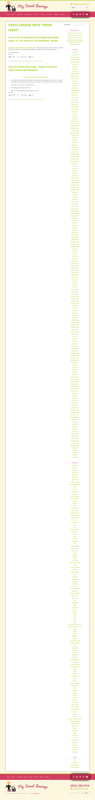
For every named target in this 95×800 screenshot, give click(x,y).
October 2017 (74, 216)
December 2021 (75, 102)
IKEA (75, 600)
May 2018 (74, 199)
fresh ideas (31, 61)
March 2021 (75, 118)
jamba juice (75, 603)
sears (74, 697)
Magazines (75, 636)
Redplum (75, 681)
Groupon (74, 591)
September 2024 (75, 62)
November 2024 (75, 59)
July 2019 (75, 166)
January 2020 (74, 152)
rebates (75, 674)
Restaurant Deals (74, 683)
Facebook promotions (75, 562)
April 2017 (74, 230)
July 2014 (75, 308)
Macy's (75, 633)
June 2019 (74, 168)
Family (75, 565)
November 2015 (75, 270)
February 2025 (75, 57)
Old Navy (75, 650)
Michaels (75, 638)
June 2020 (74, 140)
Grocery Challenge (75, 588)
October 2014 (74, 301)
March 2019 (75, 175)
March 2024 (75, 71)
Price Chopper (75, 662)
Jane (75, 605)
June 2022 (74, 97)
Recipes (49, 14)
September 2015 (75, 275)
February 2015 (75, 291)
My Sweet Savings (74, 643)
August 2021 (75, 109)
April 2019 (74, 173)
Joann (74, 614)
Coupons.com (74, 522)
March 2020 (75, 147)
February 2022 (75, 100)
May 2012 (74, 369)
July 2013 (75, 336)
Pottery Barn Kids (74, 659)
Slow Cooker (75, 704)
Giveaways (75, 584)
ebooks (75, 553)
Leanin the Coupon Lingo (75, 624)
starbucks (74, 714)
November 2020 (75, 128)
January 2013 (74, 351)
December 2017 (75, 211)
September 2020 (75, 133)
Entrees (75, 557)
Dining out (75, 541)
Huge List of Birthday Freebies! (75, 38)
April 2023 (74, 85)
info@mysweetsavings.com (81, 4)
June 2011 (74, 395)
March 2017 (75, 232)
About (13, 14)
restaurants (75, 685)
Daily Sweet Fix (75, 529)
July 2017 (75, 223)
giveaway (74, 581)
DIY (75, 543)
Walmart (75, 749)
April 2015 (74, 287)
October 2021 (74, 104)
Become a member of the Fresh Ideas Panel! (36, 77)
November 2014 (75, 298)
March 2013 (75, 346)
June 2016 (74, 253)
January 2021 (74, 123)
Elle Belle (75, 555)
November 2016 (75, 242)
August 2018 (75, 192)
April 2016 (74, 258)
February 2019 (75, 178)
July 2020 (75, 137)
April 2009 (74, 457)
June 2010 (74, 424)
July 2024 (75, 66)
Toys (75, 733)
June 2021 (74, 114)
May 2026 (74, 52)
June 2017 (74, 225)
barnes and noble (74, 482)
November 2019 (75, 156)
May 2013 (74, 341)
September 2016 (75, 246)
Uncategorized (21, 61)
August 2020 (75, 135)
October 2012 (74, 358)
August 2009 (75, 448)
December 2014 (75, 296)
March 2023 (75, 88)
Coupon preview (75, 513)
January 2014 (74, 322)
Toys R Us (74, 735)
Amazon (75, 465)
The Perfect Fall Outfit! (75, 44)
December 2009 (75, 438)
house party (75, 598)
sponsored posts (74, 709)
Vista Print (75, 745)
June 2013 (74, 339)
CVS (75, 527)
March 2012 (75, 374)
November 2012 (75, 355)
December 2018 (75, 182)
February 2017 (75, 234)
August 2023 (75, 78)
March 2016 (75, 260)
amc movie (75, 470)
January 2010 (74, 436)
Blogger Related (75, 496)
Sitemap (32, 793)
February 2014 (75, 320)
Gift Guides (27, 14)
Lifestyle (75, 629)
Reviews (75, 690)
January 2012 (74, 379)
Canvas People (75, 498)
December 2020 (75, 126)
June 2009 (74, 452)
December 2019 (75, 154)
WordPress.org (75, 767)
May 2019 (74, 171)
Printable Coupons (75, 664)
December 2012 (75, 353)
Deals (74, 534)
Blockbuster (75, 494)
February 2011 (75, 405)
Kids (75, 617)
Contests (75, 503)
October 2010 (74, 414)
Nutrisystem (75, 648)
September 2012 (75, 360)
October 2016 (74, 244)
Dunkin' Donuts (75, 548)
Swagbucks (75, 726)
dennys (75, 536)
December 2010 (75, 410)
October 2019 (74, 159)
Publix (74, 669)
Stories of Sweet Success (74, 719)
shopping (74, 700)
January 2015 (74, 294)
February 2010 (75, 433)
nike (75, 645)
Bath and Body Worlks (75, 484)
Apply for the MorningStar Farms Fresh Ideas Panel (22, 48)
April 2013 (74, 343)
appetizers (75, 475)
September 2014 (75, 303)
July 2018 (75, 194)
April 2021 (74, 116)
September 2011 (75, 388)
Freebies (75, 576)
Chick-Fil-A (75, 501)
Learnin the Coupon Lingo (75, 626)
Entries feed (75, 762)
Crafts (74, 524)
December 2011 (75, 381)
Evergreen (75, 560)
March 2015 (75, 289)
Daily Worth (75, 531)
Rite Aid (75, 692)
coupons (75, 520)
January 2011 (74, 407)
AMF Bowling (74, 472)
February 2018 (75, 206)
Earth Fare (75, 550)
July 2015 (75, 279)
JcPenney (74, 612)
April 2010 (74, 429)
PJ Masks (74, 657)
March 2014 (75, 317)
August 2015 (75, 277)
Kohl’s (74, 621)
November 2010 (75, 412)
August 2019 (75, 163)
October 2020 (74, 130)
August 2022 (75, 95)
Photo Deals (75, 655)
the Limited (75, 730)
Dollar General (75, 546)
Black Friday (75, 491)
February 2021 (75, 121)
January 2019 (74, 180)
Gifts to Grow (74, 579)
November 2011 (75, 384)
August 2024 (75, 64)
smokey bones (75, 707)
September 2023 (75, 76)
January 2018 (74, 208)
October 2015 (74, 272)
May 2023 (74, 83)
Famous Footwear (74, 567)
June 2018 (74, 197)
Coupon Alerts (75, 508)
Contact (62, 14)
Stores (36, 14)
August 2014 (75, 306)
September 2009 (75, 445)
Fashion (75, 569)
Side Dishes (75, 702)
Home (8, 14)
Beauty (75, 486)
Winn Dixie (75, 752)
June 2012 (74, 367)
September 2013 (75, 332)
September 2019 (75, 161)
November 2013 (75, 327)
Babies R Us (75, 479)
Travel (75, 737)
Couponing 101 (75, 517)
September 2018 (75, 189)
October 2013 (74, 329)
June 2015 (74, 282)
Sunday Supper (75, 723)
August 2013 (75, 334)
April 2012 (74, 372)
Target (75, 728)
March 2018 (75, 204)
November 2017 (75, 213)
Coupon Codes (75, 510)
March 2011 (75, 403)
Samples (75, 695)
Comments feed (75, 765)
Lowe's (75, 631)
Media (56, 14)
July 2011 (75, 393)
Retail (74, 688)
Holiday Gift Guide (74, 593)
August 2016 (75, 249)
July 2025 (75, 55)
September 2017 (75, 218)
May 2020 (74, 142)
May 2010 (74, 426)
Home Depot (74, 595)
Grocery (75, 586)
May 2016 (74, 256)
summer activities (74, 721)
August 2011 (75, 391)
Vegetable (74, 742)
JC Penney (74, 607)
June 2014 (74, 310)
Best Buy (75, 489)
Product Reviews (75, 666)
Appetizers (75, 477)
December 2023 (75, 73)
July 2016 (75, 251)
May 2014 (74, 313)
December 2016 (75, 239)
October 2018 (74, 187)
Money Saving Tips (75, 640)
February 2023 (75, 90)
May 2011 (74, 398)
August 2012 (75, 362)
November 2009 (75, 440)
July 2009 (75, 450)
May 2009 (74, 455)
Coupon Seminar (74, 515)
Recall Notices (74, 676)
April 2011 (74, 400)
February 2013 (75, 348)
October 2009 (74, 443)
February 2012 (75, 377)
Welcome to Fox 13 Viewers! (75, 33)
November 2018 (75, 185)
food (75, 574)
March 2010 (75, 431)
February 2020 (75, 149)
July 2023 (75, 81)
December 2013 (75, 324)
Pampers (75, 652)
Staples (75, 711)
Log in (75, 760)
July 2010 (75, 422)
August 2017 (75, 220)
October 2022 (74, 92)
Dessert (75, 539)
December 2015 (75, 268)
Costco (75, 505)
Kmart (74, 619)
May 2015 (74, 284)
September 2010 (75, 417)
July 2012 (75, 365)
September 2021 (75, 107)
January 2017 (74, 237)
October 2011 (74, 386)
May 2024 (74, 69)
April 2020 (74, 144)
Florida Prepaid (75, 572)
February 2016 (75, 263)
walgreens (75, 747)
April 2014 (74, 315)
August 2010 (75, 419)
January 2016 (74, 265)
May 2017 (74, 227)
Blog (42, 14)
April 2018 (74, 201)
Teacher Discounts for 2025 (75, 35)
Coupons (19, 14)
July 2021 (75, 111)
